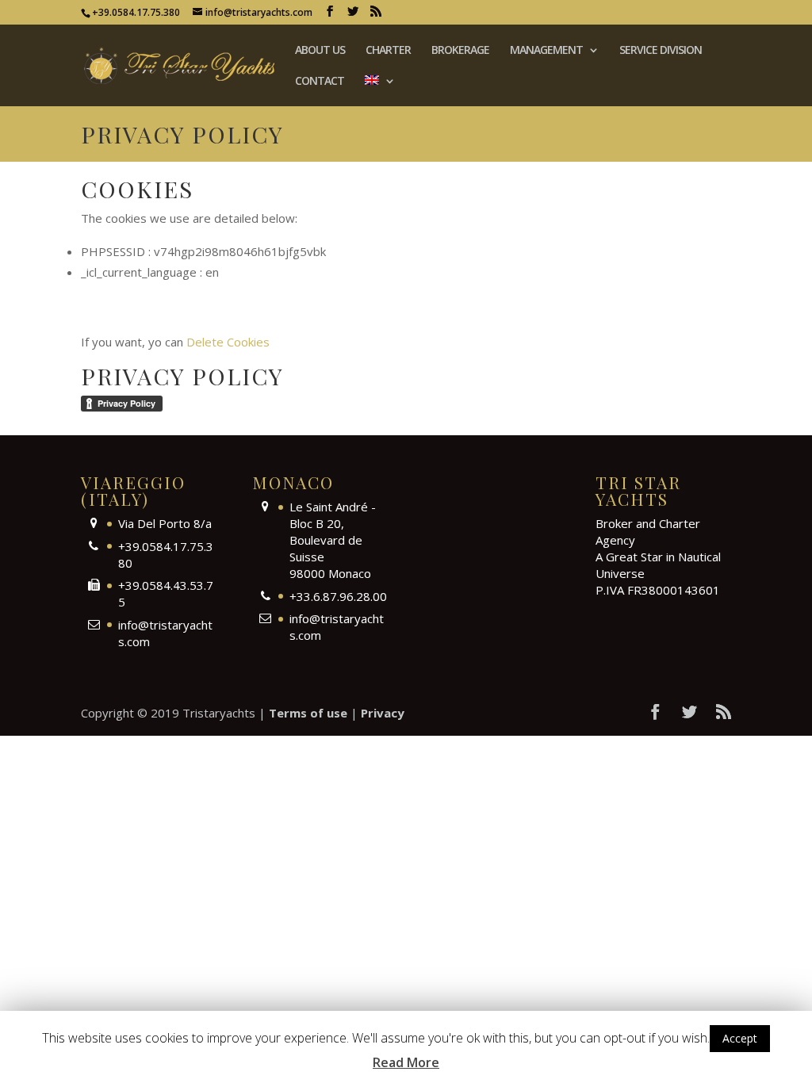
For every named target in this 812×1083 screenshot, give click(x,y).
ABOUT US (320, 50)
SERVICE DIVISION (660, 50)
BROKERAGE (460, 50)
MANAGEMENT (546, 50)
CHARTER (388, 50)
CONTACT (319, 81)
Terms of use (308, 713)
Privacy (382, 713)
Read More (406, 1062)
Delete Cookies (228, 342)
